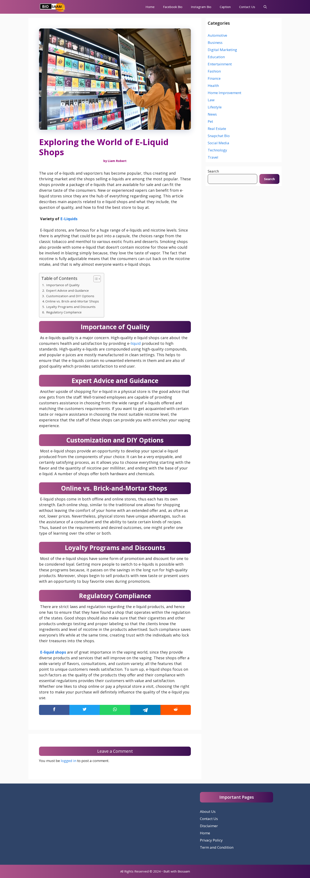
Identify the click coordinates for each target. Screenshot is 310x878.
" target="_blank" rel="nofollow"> (115, 710)
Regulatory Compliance (63, 312)
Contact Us (247, 7)
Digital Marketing (222, 49)
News (212, 114)
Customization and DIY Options (70, 296)
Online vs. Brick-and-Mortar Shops (72, 301)
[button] (265, 7)
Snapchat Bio (219, 135)
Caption (225, 7)
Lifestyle (215, 107)
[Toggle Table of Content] (95, 278)
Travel (213, 157)
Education (216, 56)
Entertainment (220, 64)
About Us (208, 811)
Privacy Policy (211, 840)
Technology (217, 150)
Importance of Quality (62, 285)
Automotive (217, 35)
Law (211, 99)
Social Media (218, 142)
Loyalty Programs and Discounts (70, 307)
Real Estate (217, 128)
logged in (68, 760)
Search (213, 171)
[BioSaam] (52, 7)
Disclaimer (209, 825)
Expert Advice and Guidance (67, 290)
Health (213, 85)
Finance (214, 78)
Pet (210, 121)
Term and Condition (216, 847)
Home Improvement (224, 92)
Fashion (214, 71)
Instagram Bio (201, 7)
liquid (136, 343)
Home (150, 7)
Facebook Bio (172, 7)
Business (215, 42)
